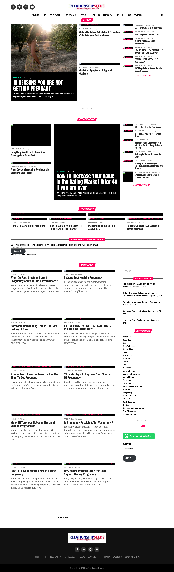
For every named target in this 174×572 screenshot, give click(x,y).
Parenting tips (129, 383)
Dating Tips (128, 349)
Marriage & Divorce (131, 374)
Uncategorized (129, 414)
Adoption (127, 337)
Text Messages (70, 15)
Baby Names (119, 15)
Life (44, 15)
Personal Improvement (133, 386)
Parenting (127, 380)
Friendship (127, 355)
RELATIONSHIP (55, 15)
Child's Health (129, 346)
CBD (124, 343)
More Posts (63, 517)
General (126, 358)
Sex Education (129, 402)
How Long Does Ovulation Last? (137, 320)
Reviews (126, 399)
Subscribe (18, 251)
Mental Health (129, 377)
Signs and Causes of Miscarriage (137, 311)
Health (125, 362)
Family (125, 352)
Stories (126, 405)
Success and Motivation (133, 408)
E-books (83, 15)
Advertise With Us (135, 15)
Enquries (35, 15)
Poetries (126, 389)
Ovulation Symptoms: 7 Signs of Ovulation (141, 302)
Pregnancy (107, 15)
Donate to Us (94, 15)
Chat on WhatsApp (141, 436)
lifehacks (127, 368)
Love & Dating (129, 371)
